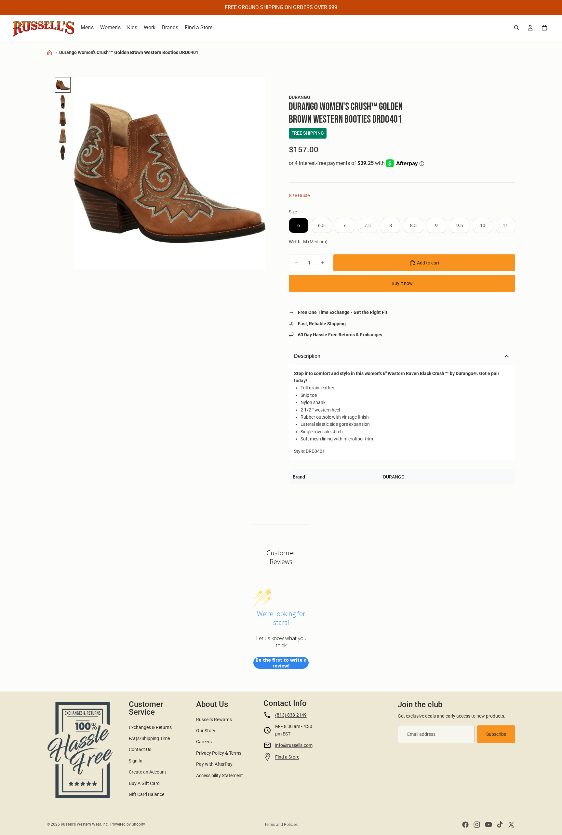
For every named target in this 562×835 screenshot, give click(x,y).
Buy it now (402, 283)
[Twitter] (511, 824)
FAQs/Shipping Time (149, 738)
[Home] (49, 52)
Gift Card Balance (146, 794)
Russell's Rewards (214, 719)
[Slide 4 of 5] (63, 135)
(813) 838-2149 (291, 715)
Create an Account (147, 771)
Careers (204, 741)
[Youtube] (488, 824)
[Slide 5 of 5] (63, 152)
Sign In (135, 760)
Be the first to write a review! (281, 663)
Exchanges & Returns (150, 727)
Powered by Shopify (127, 824)
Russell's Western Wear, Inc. (85, 824)
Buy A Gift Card (144, 783)
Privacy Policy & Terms (218, 753)
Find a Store (287, 757)
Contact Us (140, 749)
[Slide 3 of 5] (63, 119)
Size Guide (299, 195)
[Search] (516, 27)
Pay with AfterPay (214, 764)
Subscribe (496, 734)
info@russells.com (294, 745)
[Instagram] (477, 824)
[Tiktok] (500, 824)
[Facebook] (465, 824)
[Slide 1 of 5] (63, 85)
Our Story (205, 730)
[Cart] (544, 27)
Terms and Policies (281, 824)
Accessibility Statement (219, 775)
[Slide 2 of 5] (63, 102)
